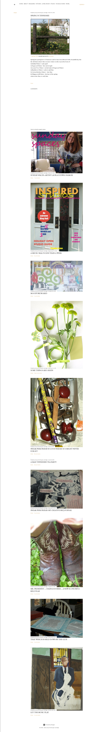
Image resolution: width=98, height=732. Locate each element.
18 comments (37, 453)
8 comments (37, 255)
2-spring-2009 (34, 56)
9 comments (37, 513)
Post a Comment (38, 373)
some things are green (42, 370)
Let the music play (40, 712)
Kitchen (38, 3)
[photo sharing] (50, 54)
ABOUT (26, 3)
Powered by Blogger (50, 724)
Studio (53, 3)
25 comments (37, 464)
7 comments (37, 178)
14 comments (37, 715)
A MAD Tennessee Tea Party (43, 462)
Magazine (32, 3)
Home (21, 3)
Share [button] (15, 12)
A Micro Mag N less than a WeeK (46, 253)
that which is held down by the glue (49, 639)
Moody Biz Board (39, 293)
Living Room (46, 3)
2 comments (37, 296)
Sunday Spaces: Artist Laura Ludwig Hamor (52, 175)
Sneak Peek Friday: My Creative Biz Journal (51, 510)
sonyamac (51, 56)
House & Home (60, 3)
